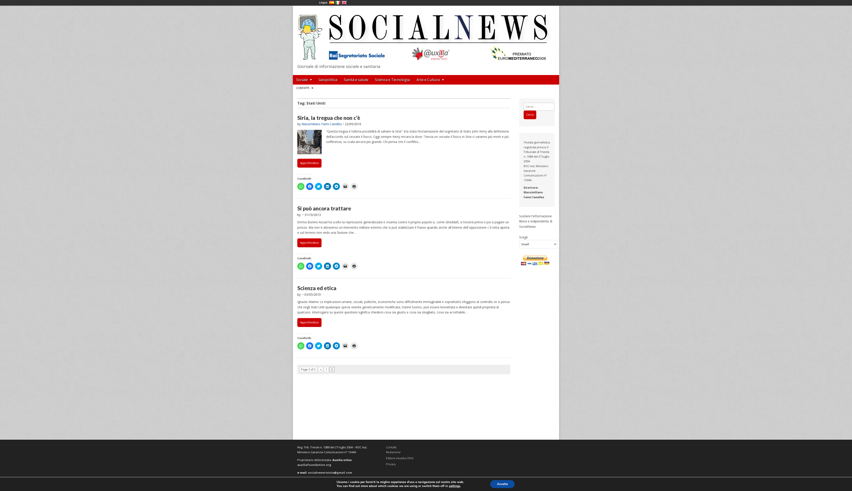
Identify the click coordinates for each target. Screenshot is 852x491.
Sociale (302, 79)
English (344, 2)
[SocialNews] (426, 34)
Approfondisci (309, 163)
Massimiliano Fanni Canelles (322, 124)
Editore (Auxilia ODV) (399, 458)
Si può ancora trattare (324, 208)
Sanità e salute (356, 79)
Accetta (502, 484)
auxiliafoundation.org (314, 465)
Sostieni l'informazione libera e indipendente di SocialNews (535, 221)
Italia (338, 2)
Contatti (302, 88)
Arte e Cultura (428, 79)
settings (454, 486)
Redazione (393, 452)
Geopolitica (328, 79)
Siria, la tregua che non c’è (328, 118)
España (331, 2)
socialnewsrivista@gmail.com (330, 473)
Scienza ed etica (316, 288)
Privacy (391, 464)
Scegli (523, 237)
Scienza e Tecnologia (392, 79)
